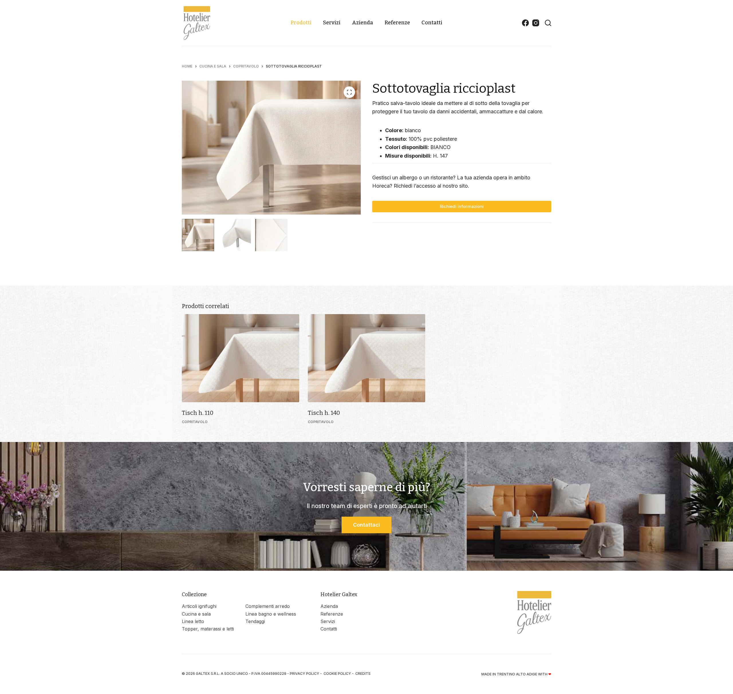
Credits (363, 673)
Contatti (431, 22)
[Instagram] (535, 22)
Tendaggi (255, 621)
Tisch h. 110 (197, 412)
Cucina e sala (196, 614)
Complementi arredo (267, 606)
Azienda (362, 22)
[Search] (548, 23)
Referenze (397, 22)
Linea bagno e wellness (270, 614)
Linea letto (193, 621)
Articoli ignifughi (199, 606)
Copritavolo (195, 422)
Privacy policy (304, 673)
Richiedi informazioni (462, 206)
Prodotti (301, 22)
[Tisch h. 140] (366, 358)
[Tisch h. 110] (240, 358)
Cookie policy (337, 673)
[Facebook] (525, 22)
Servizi (331, 22)
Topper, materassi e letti (208, 629)
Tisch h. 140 (324, 412)
